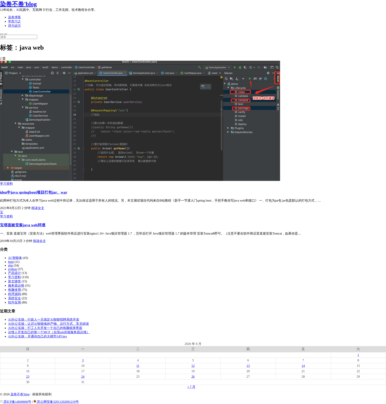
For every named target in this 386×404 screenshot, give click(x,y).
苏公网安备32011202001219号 (57, 401)
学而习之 (14, 21)
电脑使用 (14, 289)
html (11, 262)
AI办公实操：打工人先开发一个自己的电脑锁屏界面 (45, 328)
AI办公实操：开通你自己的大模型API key (37, 336)
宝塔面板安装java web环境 (22, 225)
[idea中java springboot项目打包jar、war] (140, 179)
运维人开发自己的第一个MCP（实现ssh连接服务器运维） (49, 332)
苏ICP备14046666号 (17, 401)
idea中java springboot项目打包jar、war (33, 192)
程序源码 (14, 294)
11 (137, 365)
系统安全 (14, 298)
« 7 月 (191, 387)
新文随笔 (14, 281)
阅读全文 (37, 208)
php (10, 265)
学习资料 (6, 183)
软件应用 (14, 302)
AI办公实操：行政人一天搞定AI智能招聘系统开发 (43, 319)
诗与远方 (14, 25)
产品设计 (14, 273)
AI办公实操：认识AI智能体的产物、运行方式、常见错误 (48, 323)
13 (248, 365)
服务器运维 (16, 285)
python (12, 269)
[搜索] (1, 34)
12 (193, 365)
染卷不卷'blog (18, 4)
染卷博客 (14, 17)
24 (82, 376)
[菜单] (5, 34)
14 (303, 365)
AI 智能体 (15, 257)
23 (27, 376)
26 (193, 376)
